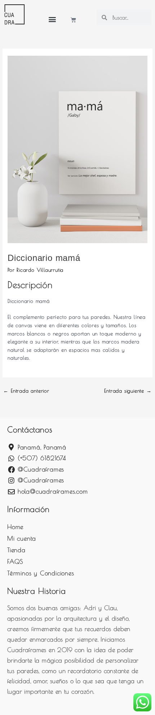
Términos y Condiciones (40, 573)
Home (15, 526)
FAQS (15, 561)
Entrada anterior (26, 391)
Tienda (16, 550)
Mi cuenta (21, 538)
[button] (52, 19)
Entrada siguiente (127, 391)
